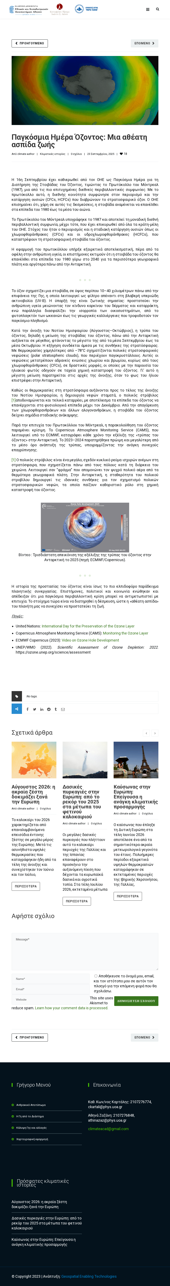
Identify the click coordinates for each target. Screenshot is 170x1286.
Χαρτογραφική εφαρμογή (32, 1139)
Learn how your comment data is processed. (71, 1008)
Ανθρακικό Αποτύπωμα (31, 1104)
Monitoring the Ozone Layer (125, 633)
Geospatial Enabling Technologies (89, 1276)
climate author (25, 153)
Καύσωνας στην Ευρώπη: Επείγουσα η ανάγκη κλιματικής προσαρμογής (136, 797)
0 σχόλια (76, 153)
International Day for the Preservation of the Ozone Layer (88, 626)
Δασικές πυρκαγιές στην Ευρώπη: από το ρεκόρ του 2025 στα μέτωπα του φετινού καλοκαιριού (82, 802)
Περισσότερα (26, 886)
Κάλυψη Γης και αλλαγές (31, 1127)
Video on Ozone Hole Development (90, 640)
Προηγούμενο (32, 43)
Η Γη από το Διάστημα (30, 1116)
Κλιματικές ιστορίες (52, 153)
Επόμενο (142, 43)
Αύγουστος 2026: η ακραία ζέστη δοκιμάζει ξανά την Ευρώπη (33, 794)
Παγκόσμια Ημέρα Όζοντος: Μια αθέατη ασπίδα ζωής (79, 141)
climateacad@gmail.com (108, 1129)
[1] (14, 400)
